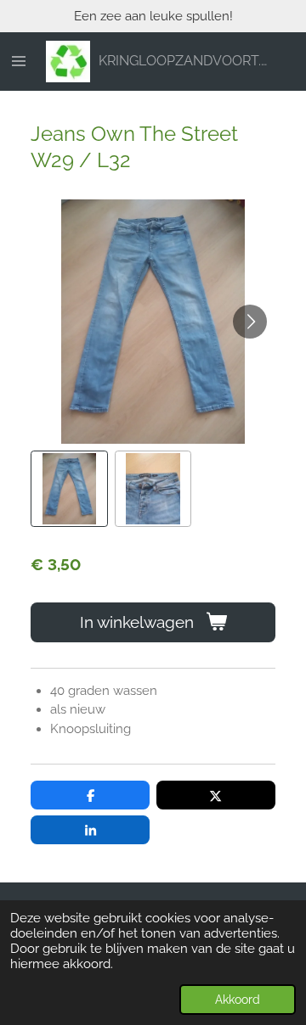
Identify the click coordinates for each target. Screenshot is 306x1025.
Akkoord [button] (237, 999)
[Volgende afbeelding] (250, 322)
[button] (69, 489)
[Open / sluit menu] (18, 62)
